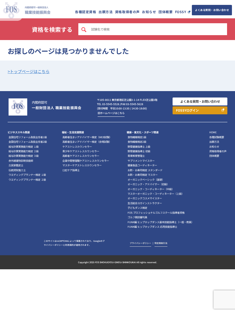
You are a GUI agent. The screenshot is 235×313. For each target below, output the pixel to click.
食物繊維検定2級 (137, 141)
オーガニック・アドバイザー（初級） (148, 184)
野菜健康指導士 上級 (139, 146)
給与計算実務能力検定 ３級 (24, 155)
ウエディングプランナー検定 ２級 (27, 179)
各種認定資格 (85, 11)
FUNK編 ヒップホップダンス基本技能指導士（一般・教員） (161, 222)
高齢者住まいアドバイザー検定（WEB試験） (87, 137)
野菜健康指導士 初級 (139, 151)
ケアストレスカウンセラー (77, 146)
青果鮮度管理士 (136, 155)
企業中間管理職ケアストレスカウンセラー (85, 160)
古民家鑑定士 (16, 165)
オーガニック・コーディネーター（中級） (151, 189)
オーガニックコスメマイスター (145, 198)
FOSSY (180, 11)
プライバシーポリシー (140, 243)
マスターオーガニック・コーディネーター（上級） (156, 193)
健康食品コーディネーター (142, 165)
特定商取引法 (161, 243)
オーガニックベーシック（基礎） (146, 179)
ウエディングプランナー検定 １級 (27, 174)
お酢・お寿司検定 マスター (143, 174)
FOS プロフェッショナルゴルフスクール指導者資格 (156, 212)
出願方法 (106, 11)
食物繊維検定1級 (137, 137)
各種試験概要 (216, 137)
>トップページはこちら (29, 71)
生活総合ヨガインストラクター (145, 203)
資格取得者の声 (127, 11)
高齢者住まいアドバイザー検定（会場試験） (86, 141)
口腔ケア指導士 (71, 170)
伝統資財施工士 (17, 170)
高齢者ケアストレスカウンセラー (80, 155)
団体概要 (166, 11)
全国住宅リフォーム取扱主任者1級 (28, 137)
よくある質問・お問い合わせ (212, 10)
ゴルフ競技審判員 (137, 217)
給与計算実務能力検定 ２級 (24, 151)
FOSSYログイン (187, 110)
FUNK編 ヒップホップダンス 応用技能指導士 (152, 226)
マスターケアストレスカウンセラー (82, 165)
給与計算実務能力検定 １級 (24, 146)
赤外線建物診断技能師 (21, 160)
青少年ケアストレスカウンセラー (80, 151)
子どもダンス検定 (137, 207)
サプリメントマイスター (141, 160)
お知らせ (149, 11)
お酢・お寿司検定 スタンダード (145, 170)
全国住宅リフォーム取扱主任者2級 (28, 141)
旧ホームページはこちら (111, 113)
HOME (213, 132)
